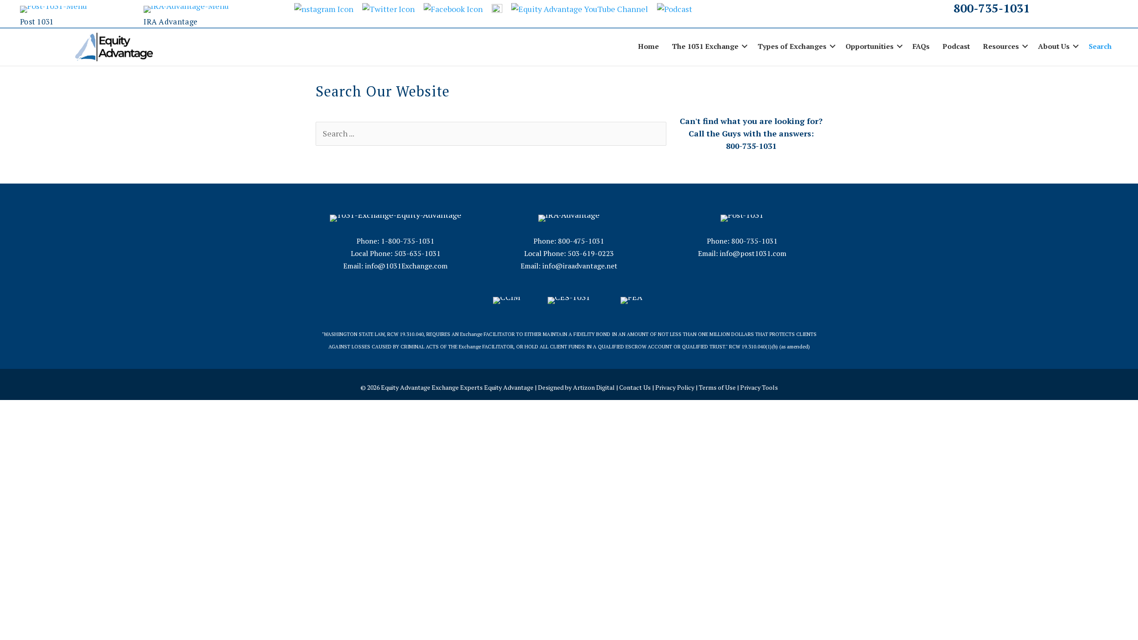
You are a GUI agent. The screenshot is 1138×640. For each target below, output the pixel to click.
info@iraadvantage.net (579, 266)
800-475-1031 (581, 241)
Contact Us (635, 387)
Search (1100, 46)
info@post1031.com (753, 253)
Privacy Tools (759, 387)
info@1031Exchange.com (406, 266)
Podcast (956, 46)
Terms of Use (717, 387)
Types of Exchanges (791, 46)
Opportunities (869, 46)
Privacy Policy (674, 387)
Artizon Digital (594, 387)
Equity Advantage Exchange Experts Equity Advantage (457, 387)
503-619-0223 (591, 253)
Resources (1001, 46)
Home (648, 46)
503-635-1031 (417, 253)
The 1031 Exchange (705, 46)
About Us (1054, 46)
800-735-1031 (992, 8)
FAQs (921, 46)
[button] (744, 46)
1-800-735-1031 (407, 241)
